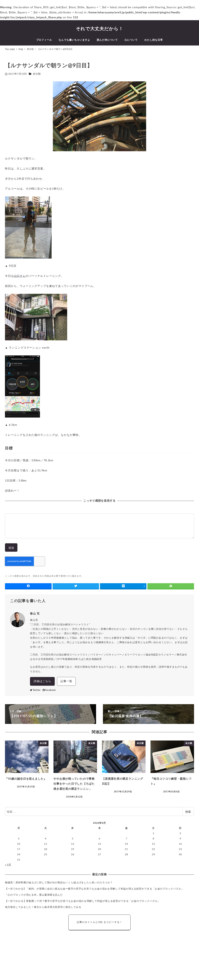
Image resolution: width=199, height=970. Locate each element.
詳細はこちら (42, 681)
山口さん (20, 276)
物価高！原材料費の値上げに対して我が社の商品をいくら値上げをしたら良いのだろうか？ (59, 882)
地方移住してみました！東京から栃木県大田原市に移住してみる (43, 907)
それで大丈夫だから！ (99, 29)
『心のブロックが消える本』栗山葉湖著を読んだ (34, 895)
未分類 (37, 74)
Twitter (37, 690)
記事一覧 (66, 681)
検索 (188, 811)
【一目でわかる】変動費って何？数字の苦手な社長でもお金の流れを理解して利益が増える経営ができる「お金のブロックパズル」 (82, 901)
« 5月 (8, 864)
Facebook (50, 690)
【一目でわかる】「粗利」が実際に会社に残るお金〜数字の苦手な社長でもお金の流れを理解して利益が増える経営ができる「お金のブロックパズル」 (94, 889)
